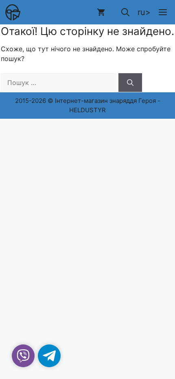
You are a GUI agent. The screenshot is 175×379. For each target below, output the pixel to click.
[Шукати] (130, 82)
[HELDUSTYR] (12, 12)
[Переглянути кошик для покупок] (101, 12)
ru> (144, 12)
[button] (125, 12)
